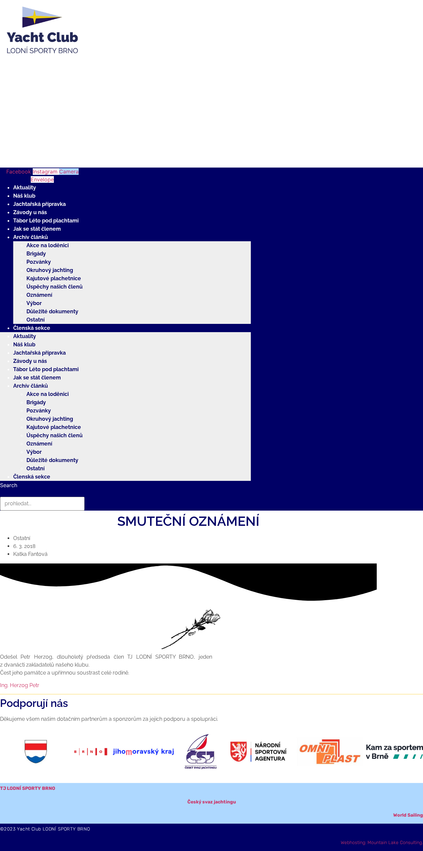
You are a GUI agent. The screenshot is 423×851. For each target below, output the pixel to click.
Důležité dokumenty (52, 311)
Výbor (34, 303)
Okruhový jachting (49, 270)
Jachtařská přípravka (39, 204)
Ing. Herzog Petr (19, 685)
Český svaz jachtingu (211, 802)
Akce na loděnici (47, 245)
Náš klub (24, 196)
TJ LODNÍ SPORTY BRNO (27, 788)
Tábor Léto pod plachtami (46, 220)
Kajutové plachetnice (53, 278)
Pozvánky (38, 262)
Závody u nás (30, 212)
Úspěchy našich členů (54, 287)
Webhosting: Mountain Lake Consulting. (382, 842)
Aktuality (24, 187)
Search (8, 485)
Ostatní (35, 320)
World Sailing (408, 815)
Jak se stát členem (37, 229)
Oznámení (39, 295)
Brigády (36, 254)
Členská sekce (31, 328)
